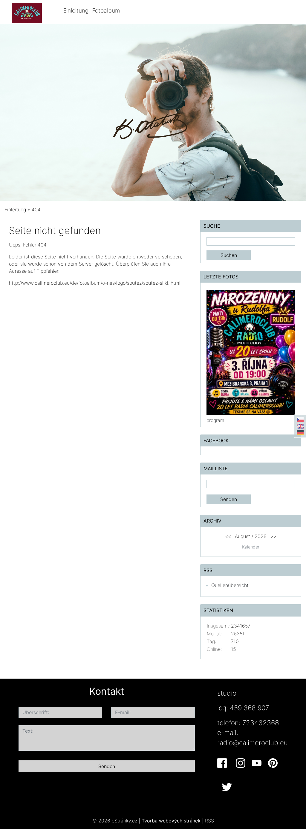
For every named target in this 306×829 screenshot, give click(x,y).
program (215, 420)
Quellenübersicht (230, 585)
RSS (209, 821)
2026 (261, 536)
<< (228, 536)
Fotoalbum (106, 10)
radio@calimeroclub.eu (252, 743)
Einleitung (75, 10)
